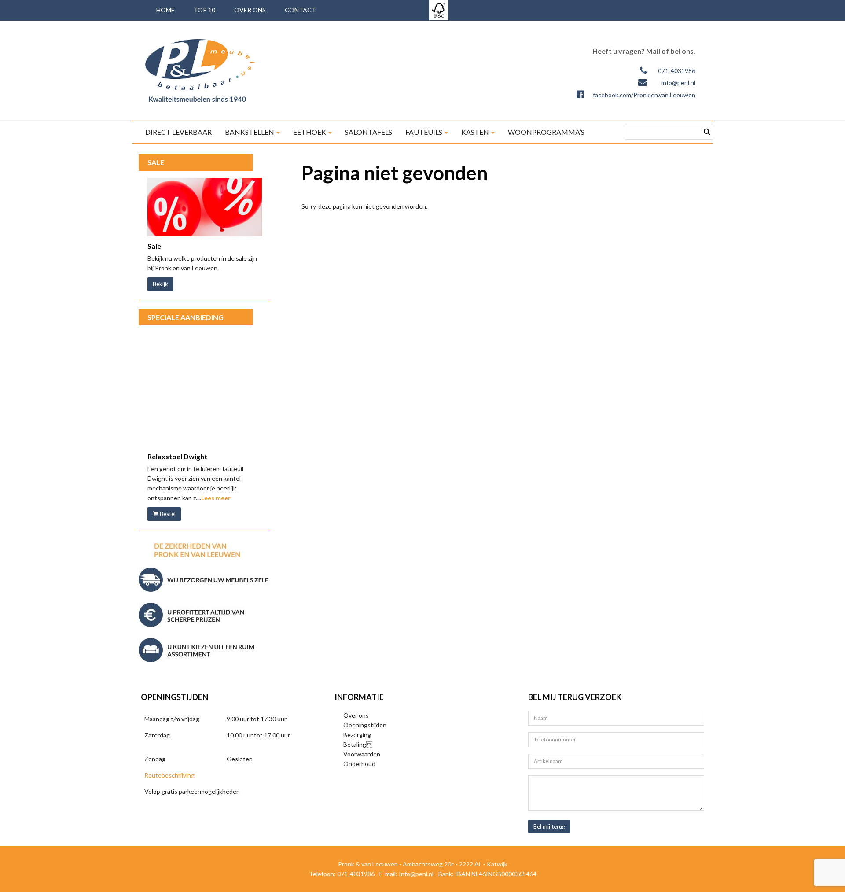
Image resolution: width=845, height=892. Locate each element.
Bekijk (160, 284)
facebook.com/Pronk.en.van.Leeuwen (644, 95)
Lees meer (216, 497)
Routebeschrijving (169, 775)
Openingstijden (364, 725)
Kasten (475, 132)
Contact (300, 10)
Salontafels (368, 132)
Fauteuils (424, 132)
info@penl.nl (678, 82)
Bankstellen (250, 132)
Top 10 (204, 10)
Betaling (357, 744)
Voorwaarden (361, 754)
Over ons (250, 10)
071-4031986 (676, 70)
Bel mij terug (549, 826)
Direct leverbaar (178, 132)
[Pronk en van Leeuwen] (200, 70)
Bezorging (357, 734)
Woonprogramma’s (546, 132)
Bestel (167, 513)
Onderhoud (359, 763)
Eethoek (310, 132)
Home (165, 10)
